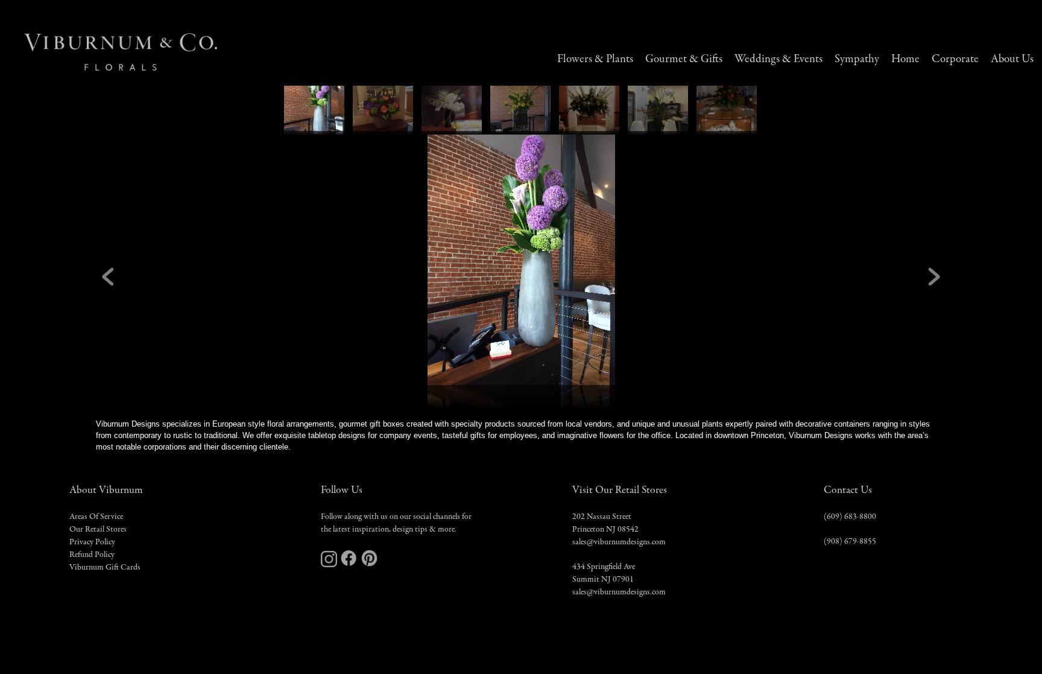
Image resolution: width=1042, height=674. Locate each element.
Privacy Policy (92, 542)
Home (905, 59)
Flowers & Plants (595, 59)
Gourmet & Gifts (683, 59)
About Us (1012, 59)
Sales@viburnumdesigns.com (619, 542)
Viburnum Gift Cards (105, 568)
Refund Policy (92, 555)
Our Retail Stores (98, 530)
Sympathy (857, 59)
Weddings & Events (778, 59)
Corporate (955, 59)
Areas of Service (96, 517)
